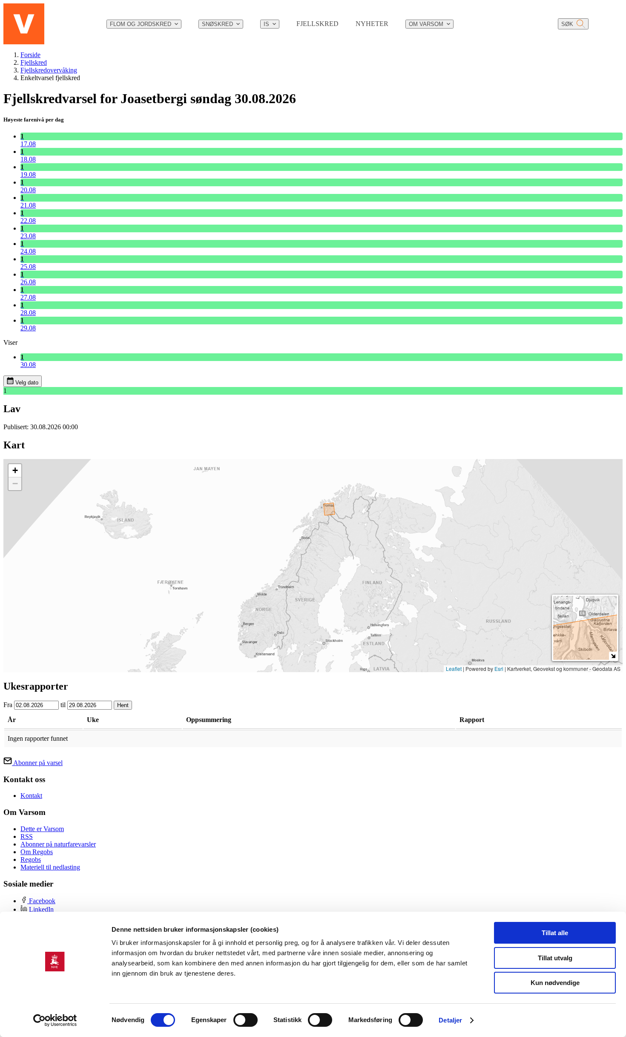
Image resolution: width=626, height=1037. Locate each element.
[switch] (245, 1020)
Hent (123, 705)
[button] (15, 470)
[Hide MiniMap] (613, 656)
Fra (7, 704)
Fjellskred (33, 62)
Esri (498, 668)
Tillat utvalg (555, 958)
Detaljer (450, 1020)
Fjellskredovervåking (48, 70)
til (63, 704)
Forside (30, 54)
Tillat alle (555, 932)
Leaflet (454, 668)
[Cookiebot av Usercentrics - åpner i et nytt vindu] (55, 1020)
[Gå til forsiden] (23, 23)
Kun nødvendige (555, 982)
